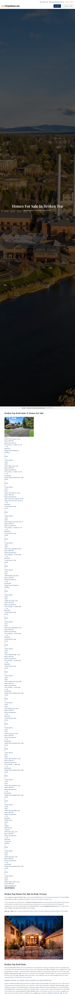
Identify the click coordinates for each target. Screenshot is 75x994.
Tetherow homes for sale (54, 993)
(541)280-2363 (44, 2)
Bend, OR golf (50, 969)
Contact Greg (68, 6)
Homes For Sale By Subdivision (36, 408)
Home (23, 408)
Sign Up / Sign (8, 911)
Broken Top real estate (57, 985)
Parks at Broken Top (45, 980)
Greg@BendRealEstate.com (57, 2)
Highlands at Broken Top (11, 980)
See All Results (9, 887)
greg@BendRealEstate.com (52, 906)
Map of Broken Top (21, 975)
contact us (7, 987)
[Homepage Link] (10, 6)
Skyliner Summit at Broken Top (29, 980)
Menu (57, 6)
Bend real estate (15, 967)
